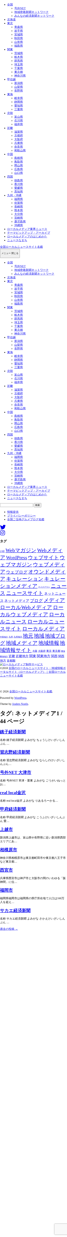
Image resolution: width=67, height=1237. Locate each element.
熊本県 (18, 210)
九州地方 (18, 637)
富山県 (18, 116)
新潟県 (18, 83)
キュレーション (24, 579)
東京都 (18, 71)
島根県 (18, 157)
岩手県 (18, 30)
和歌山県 (20, 150)
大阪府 (18, 139)
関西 (54, 656)
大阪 (34, 650)
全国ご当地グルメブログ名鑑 (25, 519)
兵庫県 (18, 142)
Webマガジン (21, 550)
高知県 (18, 191)
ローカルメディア (43, 629)
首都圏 (11, 660)
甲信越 (11, 79)
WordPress (16, 557)
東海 (10, 94)
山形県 (18, 41)
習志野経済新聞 (15, 752)
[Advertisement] (33, 1083)
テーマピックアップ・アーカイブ (28, 232)
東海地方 (4, 656)
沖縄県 (18, 225)
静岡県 (18, 101)
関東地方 (43, 656)
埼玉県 (18, 64)
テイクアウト (44, 587)
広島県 (18, 169)
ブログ (36, 600)
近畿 (10, 128)
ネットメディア (16, 601)
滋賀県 (18, 131)
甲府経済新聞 (13, 809)
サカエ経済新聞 (15, 910)
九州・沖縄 (14, 195)
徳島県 (18, 180)
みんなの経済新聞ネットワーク (34, 15)
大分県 (18, 214)
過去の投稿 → (9, 928)
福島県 (18, 45)
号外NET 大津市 (15, 772)
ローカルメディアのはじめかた (27, 236)
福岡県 (18, 199)
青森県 (18, 27)
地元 (28, 636)
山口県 (18, 172)
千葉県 (18, 68)
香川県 (18, 184)
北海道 (11, 19)
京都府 (18, 135)
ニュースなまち (17, 240)
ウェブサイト (43, 557)
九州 (11, 637)
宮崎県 (18, 217)
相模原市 (8, 849)
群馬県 (18, 60)
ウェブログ (17, 572)
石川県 (18, 120)
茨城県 (18, 53)
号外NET (20, 8)
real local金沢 (13, 792)
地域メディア (22, 643)
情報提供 (13, 511)
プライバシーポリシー (21, 515)
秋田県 (18, 38)
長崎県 (18, 206)
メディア (54, 600)
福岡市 (6, 890)
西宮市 (6, 870)
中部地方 (4, 637)
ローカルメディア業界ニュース (27, 229)
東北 (10, 23)
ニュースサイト (24, 593)
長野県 (18, 90)
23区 (2, 551)
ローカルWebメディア (26, 607)
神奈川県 (20, 75)
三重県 (18, 109)
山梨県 (18, 86)
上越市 (6, 829)
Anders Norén (20, 703)
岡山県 (18, 165)
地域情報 (48, 643)
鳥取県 (18, 161)
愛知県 (18, 105)
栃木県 (18, 56)
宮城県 (18, 34)
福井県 (18, 124)
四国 (10, 176)
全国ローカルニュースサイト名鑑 (21, 246)
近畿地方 (22, 656)
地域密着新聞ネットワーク (31, 12)
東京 (49, 650)
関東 (10, 49)
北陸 (10, 113)
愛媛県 (18, 187)
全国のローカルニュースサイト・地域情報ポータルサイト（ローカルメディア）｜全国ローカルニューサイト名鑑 (33, 672)
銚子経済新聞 (13, 731)
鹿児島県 (20, 221)
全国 (10, 4)
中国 (10, 154)
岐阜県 (18, 98)
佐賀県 (18, 202)
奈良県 (18, 146)
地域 (39, 636)
